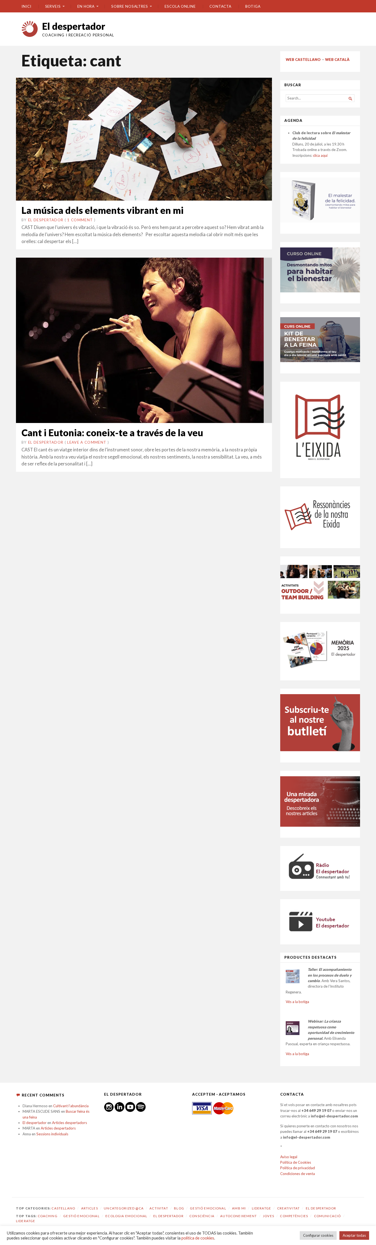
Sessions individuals (52, 1134)
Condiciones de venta (297, 1173)
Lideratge (261, 1208)
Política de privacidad (297, 1168)
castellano (63, 1208)
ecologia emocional (126, 1216)
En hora (86, 6)
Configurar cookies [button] (318, 1235)
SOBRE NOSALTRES (129, 6)
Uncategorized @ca (124, 1208)
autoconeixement (238, 1216)
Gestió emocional (208, 1208)
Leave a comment (86, 442)
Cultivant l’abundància (71, 1106)
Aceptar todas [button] (354, 1235)
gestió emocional (81, 1216)
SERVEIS (53, 6)
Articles (89, 1208)
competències (294, 1216)
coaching (48, 1216)
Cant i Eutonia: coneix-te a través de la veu (112, 432)
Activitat (158, 1208)
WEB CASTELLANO (303, 59)
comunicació (327, 1216)
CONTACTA (220, 6)
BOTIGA (253, 6)
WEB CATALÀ (337, 59)
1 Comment (80, 220)
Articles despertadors (69, 1122)
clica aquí (320, 155)
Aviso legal (288, 1157)
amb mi (239, 1208)
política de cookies (197, 1238)
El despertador (73, 26)
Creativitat (288, 1208)
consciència (201, 1216)
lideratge (25, 1221)
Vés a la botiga (297, 1001)
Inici (26, 6)
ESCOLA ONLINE (180, 6)
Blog (179, 1208)
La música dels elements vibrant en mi (102, 210)
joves (268, 1216)
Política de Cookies (295, 1162)
